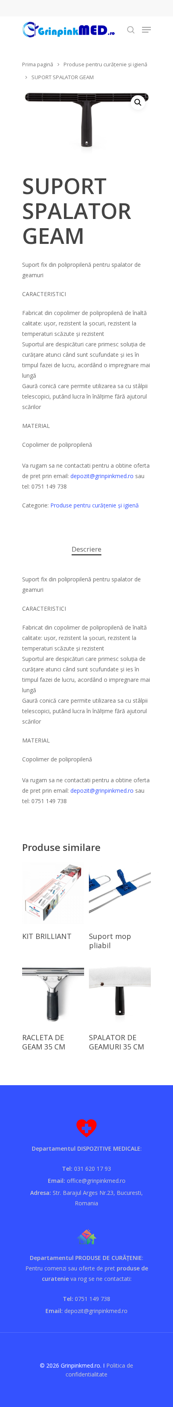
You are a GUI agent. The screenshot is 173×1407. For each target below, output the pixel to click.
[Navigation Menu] (146, 30)
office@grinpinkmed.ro (96, 1180)
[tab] (86, 549)
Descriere (86, 549)
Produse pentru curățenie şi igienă (105, 64)
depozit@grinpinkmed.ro (102, 476)
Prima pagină (37, 64)
